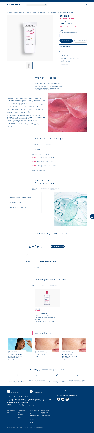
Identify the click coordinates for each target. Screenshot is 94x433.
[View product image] (30, 38)
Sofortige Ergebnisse (17, 202)
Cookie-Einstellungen (38, 427)
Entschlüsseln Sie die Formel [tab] (54, 189)
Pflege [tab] (42, 285)
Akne (31, 413)
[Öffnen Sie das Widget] (92, 216)
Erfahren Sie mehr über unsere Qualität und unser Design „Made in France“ (77, 381)
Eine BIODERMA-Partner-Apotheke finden (80, 40)
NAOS (8, 412)
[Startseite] (13, 5)
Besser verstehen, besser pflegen (21, 197)
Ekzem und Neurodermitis (32, 417)
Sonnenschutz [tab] (53, 285)
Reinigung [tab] (34, 285)
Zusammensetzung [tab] (45, 188)
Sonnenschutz (29, 9)
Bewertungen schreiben (42, 315)
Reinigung (10, 9)
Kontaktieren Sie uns (15, 392)
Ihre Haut (56, 9)
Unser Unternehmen (79, 9)
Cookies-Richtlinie (28, 427)
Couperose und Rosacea (34, 415)
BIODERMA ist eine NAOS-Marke (45, 413)
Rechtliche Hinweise (11, 427)
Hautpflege (19, 9)
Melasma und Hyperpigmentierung (34, 420)
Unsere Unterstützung (67, 9)
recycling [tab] (48, 144)
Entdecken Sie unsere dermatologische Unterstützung (17, 382)
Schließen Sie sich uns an (46, 417)
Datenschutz (19, 427)
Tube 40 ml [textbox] (63, 35)
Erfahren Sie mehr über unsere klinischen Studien (57, 382)
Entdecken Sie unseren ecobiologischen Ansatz (37, 381)
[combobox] (73, 35)
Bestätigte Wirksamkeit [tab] (35, 189)
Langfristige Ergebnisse (18, 207)
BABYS (37, 9)
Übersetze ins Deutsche (46, 265)
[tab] (39, 144)
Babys (19, 417)
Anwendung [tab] (35, 144)
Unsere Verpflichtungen (45, 415)
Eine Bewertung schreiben (57, 246)
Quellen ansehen (62, 66)
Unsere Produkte (46, 9)
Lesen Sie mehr (11, 359)
